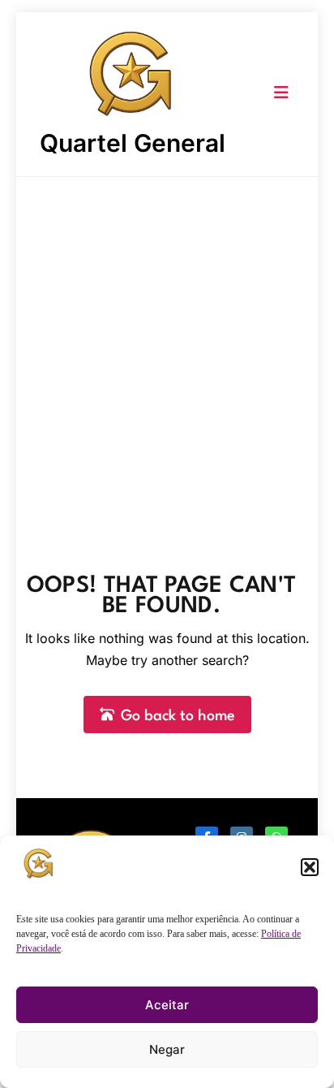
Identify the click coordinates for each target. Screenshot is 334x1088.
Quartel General (132, 143)
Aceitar (167, 1004)
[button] (310, 867)
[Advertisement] (167, 352)
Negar (167, 1049)
